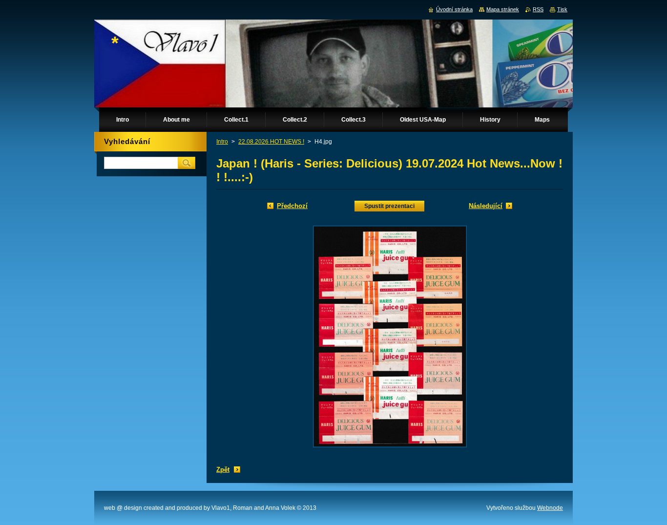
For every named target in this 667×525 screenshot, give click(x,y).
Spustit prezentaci (389, 206)
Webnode (550, 508)
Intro (222, 142)
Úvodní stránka (454, 9)
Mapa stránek (502, 9)
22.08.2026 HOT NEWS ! (271, 142)
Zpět (222, 469)
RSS (538, 9)
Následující (485, 206)
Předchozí (292, 206)
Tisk (562, 9)
